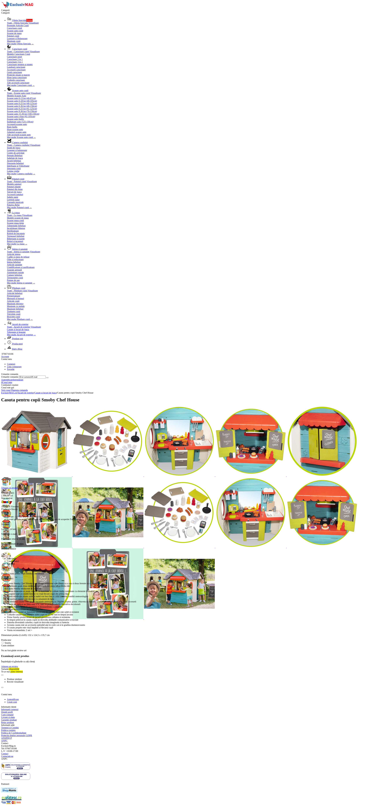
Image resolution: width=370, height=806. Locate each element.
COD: (4, 490)
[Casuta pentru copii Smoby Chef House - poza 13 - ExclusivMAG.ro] (108, 618)
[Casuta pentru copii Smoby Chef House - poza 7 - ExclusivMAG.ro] (37, 547)
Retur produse (7, 722)
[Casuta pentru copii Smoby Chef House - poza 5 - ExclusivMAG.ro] (251, 475)
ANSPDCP (6, 738)
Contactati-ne (7, 756)
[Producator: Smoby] (7, 504)
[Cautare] (47, 377)
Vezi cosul (6, 390)
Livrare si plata (8, 717)
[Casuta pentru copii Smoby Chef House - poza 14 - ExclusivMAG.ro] (179, 618)
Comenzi (11, 364)
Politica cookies (8, 730)
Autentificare (7, 380)
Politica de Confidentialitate (13, 733)
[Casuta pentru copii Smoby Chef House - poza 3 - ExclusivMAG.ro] (108, 475)
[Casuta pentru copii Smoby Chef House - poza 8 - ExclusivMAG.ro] (108, 547)
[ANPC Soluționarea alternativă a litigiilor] (15, 769)
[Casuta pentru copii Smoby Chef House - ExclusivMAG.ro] (37, 475)
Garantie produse (9, 720)
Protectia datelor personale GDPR (16, 735)
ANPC (4, 740)
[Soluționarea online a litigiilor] (15, 779)
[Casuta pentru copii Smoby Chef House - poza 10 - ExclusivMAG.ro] (251, 547)
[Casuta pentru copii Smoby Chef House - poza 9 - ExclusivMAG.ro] (179, 547)
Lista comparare (14, 366)
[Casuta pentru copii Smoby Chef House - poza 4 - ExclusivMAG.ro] (179, 475)
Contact (4, 753)
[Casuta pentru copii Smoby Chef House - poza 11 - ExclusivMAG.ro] (322, 547)
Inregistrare (18, 380)
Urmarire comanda (9, 377)
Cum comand (7, 714)
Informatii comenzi (9, 709)
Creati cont (12, 702)
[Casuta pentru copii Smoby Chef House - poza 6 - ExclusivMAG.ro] (322, 475)
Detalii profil (7, 712)
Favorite (10, 369)
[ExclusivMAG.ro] (18, 7)
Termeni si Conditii (10, 727)
